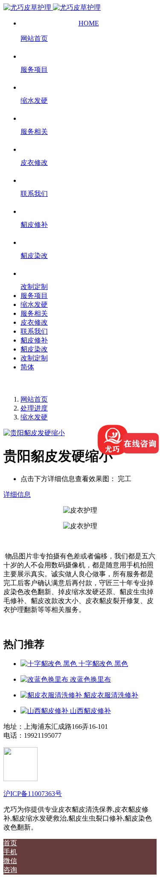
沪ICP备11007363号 (32, 793)
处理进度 (34, 408)
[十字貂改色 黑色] (49, 663)
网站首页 (34, 399)
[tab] (80, 494)
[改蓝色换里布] (45, 679)
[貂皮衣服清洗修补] (52, 695)
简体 (27, 367)
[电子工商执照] (20, 778)
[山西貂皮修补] (45, 710)
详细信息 (17, 494)
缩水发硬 (34, 417)
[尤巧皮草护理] (52, 7)
